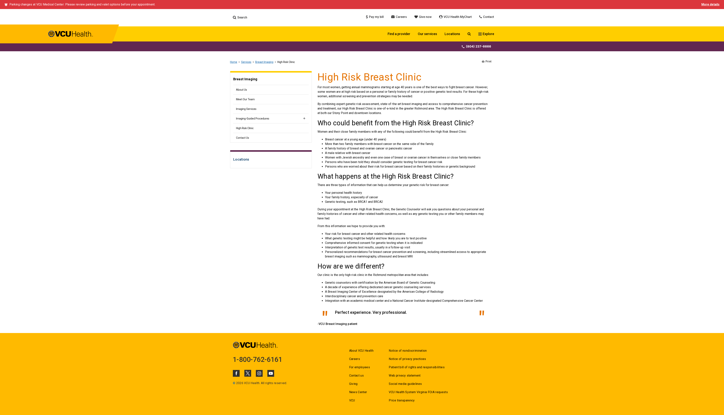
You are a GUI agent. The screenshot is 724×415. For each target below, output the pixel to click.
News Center (358, 392)
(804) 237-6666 (478, 46)
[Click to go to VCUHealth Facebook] (236, 373)
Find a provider (399, 34)
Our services (427, 34)
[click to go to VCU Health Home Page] (70, 34)
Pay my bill (376, 17)
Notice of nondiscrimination (408, 350)
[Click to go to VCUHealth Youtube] (270, 373)
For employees (359, 367)
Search (242, 17)
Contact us (356, 375)
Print (488, 61)
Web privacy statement (404, 375)
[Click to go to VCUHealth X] (247, 373)
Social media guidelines (405, 384)
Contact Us (242, 137)
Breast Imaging (264, 62)
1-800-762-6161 (257, 360)
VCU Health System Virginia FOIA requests (418, 392)
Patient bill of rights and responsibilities (417, 367)
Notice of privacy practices (407, 359)
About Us (241, 89)
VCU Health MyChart (457, 17)
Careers (401, 17)
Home (233, 62)
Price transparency (402, 400)
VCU (352, 400)
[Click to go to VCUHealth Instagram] (259, 373)
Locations (452, 34)
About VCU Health (361, 350)
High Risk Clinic (245, 128)
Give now (425, 17)
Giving (353, 384)
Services (246, 62)
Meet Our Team (245, 99)
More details (710, 4)
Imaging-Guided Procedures (252, 118)
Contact (488, 17)
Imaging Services (246, 108)
